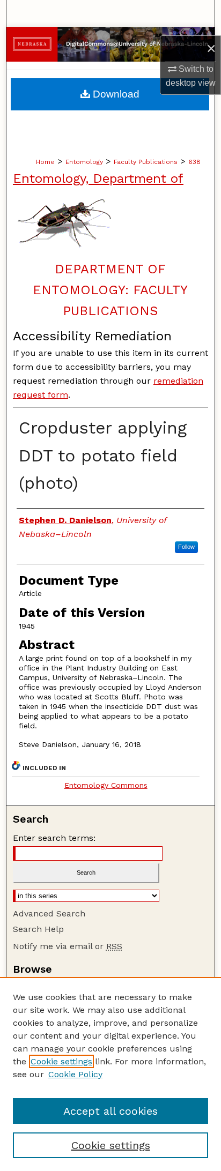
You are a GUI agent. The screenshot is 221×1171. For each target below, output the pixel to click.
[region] (110, 1074)
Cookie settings (61, 1061)
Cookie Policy (75, 1074)
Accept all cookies (110, 1111)
